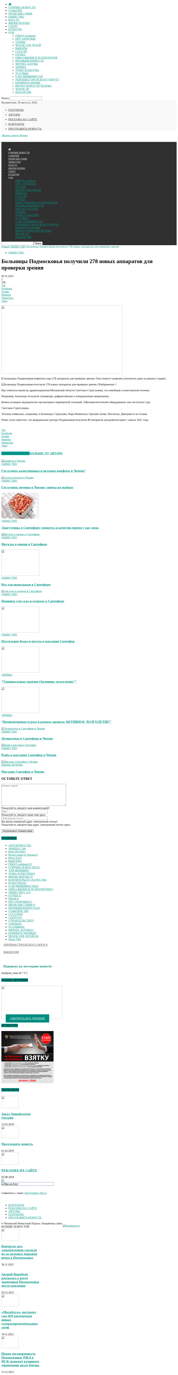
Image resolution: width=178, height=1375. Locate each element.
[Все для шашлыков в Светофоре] (20, 574)
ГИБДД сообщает (25, 35)
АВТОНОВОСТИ (19, 845)
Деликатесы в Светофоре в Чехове (27, 738)
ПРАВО (13, 898)
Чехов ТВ (14, 939)
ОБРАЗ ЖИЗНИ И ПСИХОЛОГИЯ (36, 57)
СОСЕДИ (21, 51)
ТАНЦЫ (20, 42)
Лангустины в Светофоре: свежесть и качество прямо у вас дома (50, 528)
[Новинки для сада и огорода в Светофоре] (21, 591)
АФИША (20, 67)
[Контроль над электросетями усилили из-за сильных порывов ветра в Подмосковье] (10, 1239)
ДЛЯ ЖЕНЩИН (18, 870)
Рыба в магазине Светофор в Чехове (28, 755)
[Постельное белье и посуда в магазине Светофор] (20, 631)
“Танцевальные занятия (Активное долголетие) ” (39, 681)
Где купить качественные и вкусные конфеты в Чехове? (43, 471)
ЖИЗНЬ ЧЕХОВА (19, 23)
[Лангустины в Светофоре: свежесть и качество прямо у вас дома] (20, 517)
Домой (5, 246)
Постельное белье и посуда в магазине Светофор (38, 641)
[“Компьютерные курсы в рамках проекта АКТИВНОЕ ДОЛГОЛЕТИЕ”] (20, 712)
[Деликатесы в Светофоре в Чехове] (23, 728)
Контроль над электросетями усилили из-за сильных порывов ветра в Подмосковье (19, 1252)
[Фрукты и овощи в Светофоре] (20, 534)
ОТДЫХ (20, 54)
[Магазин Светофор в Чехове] (19, 761)
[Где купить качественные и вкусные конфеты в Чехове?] (13, 460)
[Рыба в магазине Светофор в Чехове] (18, 745)
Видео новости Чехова (23, 854)
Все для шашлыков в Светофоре (25, 584)
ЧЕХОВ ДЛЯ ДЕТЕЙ (28, 45)
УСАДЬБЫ (22, 73)
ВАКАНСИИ (23, 92)
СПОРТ (13, 26)
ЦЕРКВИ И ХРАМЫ (27, 82)
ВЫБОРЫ (21, 48)
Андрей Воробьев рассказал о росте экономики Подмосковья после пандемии (20, 1280)
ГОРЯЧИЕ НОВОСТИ (21, 7)
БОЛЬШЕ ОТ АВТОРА (46, 453)
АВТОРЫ (14, 114)
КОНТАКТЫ (16, 124)
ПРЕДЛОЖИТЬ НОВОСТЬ (25, 128)
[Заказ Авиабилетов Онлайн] (10, 1107)
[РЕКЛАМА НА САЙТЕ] (10, 1163)
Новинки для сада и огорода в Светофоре (32, 601)
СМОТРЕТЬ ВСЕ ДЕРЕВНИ (27, 1018)
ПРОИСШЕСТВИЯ (20, 13)
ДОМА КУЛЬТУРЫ (27, 70)
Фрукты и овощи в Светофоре (24, 544)
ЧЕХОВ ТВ (22, 88)
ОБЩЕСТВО (16, 16)
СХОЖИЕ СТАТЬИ (15, 453)
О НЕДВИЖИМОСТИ (29, 76)
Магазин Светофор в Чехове (22, 771)
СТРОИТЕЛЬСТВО (21, 920)
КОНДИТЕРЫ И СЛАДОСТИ (27, 879)
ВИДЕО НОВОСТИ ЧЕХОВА (33, 85)
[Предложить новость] (10, 1137)
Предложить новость (17, 1144)
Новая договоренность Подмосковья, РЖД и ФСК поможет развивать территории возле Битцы (20, 1359)
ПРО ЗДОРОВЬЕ (25, 38)
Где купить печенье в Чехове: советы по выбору (37, 487)
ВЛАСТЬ (13, 19)
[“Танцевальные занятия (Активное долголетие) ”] (20, 671)
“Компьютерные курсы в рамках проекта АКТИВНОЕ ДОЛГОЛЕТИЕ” (56, 722)
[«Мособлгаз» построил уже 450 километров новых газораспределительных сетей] (10, 1305)
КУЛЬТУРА (15, 29)
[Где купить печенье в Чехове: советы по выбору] (17, 477)
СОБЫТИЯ (15, 10)
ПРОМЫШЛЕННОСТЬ (29, 60)
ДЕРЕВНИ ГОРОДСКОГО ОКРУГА (37, 79)
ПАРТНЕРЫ (16, 110)
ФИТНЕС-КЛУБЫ (26, 63)
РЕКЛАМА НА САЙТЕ (22, 119)
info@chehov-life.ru (35, 1193)
